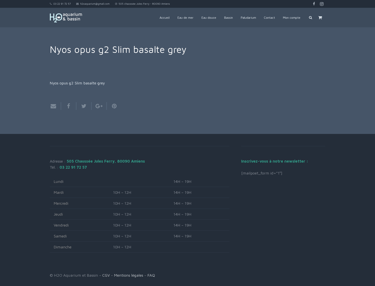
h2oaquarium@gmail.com (95, 3)
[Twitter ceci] (84, 106)
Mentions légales (128, 275)
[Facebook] (313, 3)
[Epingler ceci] (112, 106)
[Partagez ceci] (68, 106)
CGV (106, 275)
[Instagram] (321, 3)
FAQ (151, 275)
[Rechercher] (310, 17)
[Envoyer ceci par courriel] (55, 106)
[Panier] (320, 17)
